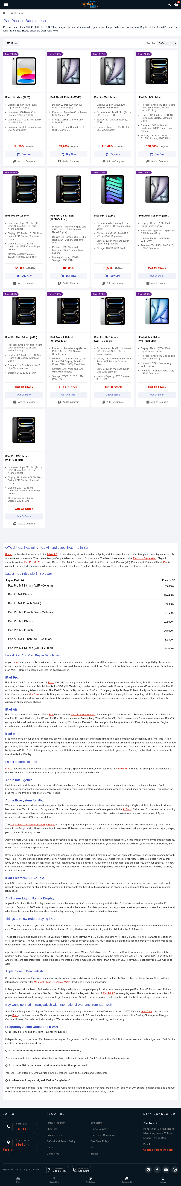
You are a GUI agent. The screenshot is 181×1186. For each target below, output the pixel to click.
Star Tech (146, 1011)
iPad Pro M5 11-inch (150, 97)
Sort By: (151, 43)
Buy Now (24, 154)
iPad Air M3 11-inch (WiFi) (153, 215)
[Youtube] (166, 1169)
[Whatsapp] (148, 1169)
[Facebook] (157, 1169)
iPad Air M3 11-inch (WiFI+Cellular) (29, 638)
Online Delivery (98, 1128)
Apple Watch (63, 981)
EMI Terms (96, 1122)
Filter (11, 43)
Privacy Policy (54, 1135)
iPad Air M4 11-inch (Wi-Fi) (65, 97)
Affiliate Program (56, 1122)
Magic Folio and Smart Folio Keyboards (32, 824)
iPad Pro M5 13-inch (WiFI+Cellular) (30, 585)
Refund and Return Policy (61, 1141)
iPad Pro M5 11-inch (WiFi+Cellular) (30, 612)
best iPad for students (83, 714)
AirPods (127, 809)
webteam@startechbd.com (158, 1149)
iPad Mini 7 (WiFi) (104, 215)
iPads (8, 554)
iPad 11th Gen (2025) (17, 97)
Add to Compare (24, 161)
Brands (94, 1153)
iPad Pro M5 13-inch (17, 215)
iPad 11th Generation (144, 558)
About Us (52, 1128)
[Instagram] (174, 1169)
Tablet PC (52, 554)
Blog (92, 1147)
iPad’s (9, 768)
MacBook (34, 694)
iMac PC (50, 981)
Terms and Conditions (102, 1135)
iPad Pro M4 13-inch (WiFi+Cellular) (30, 648)
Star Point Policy (99, 1141)
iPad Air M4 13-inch (105, 97)
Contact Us (53, 1153)
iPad (165, 562)
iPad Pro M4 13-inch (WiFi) (21, 337)
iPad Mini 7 (109, 993)
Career (50, 1147)
